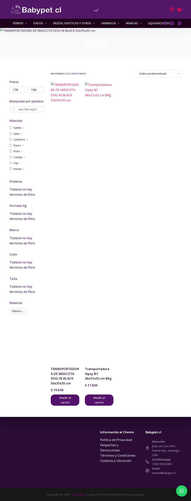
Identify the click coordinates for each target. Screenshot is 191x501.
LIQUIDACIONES (159, 23)
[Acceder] (172, 9)
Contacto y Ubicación (115, 460)
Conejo (17, 157)
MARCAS (132, 23)
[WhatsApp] (179, 23)
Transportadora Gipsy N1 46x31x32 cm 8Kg (98, 374)
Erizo (16, 151)
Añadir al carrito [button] (65, 400)
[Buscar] (92, 9)
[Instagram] (172, 23)
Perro (17, 145)
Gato (16, 133)
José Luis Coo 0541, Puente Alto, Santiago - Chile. (166, 450)
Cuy (15, 163)
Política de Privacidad (116, 440)
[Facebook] (165, 23)
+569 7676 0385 (162, 464)
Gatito (17, 127)
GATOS (38, 23)
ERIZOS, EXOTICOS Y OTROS (72, 23)
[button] (181, 491)
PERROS (18, 23)
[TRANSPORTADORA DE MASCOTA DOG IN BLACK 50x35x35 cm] (65, 222)
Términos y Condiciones (117, 455)
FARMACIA (108, 23)
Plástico (17, 311)
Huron (17, 169)
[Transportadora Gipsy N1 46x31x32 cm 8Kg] (99, 222)
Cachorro (19, 139)
